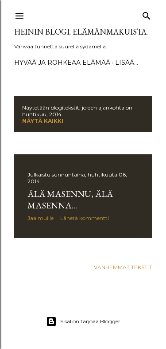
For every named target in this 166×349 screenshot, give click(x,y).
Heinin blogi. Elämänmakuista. (81, 32)
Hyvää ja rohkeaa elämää (62, 63)
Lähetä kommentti (84, 218)
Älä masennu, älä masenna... (70, 199)
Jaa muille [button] (40, 218)
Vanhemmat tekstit (123, 267)
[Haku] (146, 14)
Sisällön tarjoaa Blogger (90, 321)
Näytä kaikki (42, 121)
